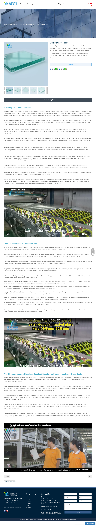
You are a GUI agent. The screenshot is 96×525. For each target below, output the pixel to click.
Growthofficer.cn (72, 519)
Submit (78, 512)
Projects (29, 501)
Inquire (71, 64)
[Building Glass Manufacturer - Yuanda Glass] (10, 494)
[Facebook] (5, 511)
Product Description (48, 100)
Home (28, 497)
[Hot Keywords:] (83, 3)
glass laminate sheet (10, 481)
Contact (29, 507)
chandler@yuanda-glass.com (50, 498)
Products (29, 503)
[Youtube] (7, 511)
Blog (28, 505)
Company (29, 499)
